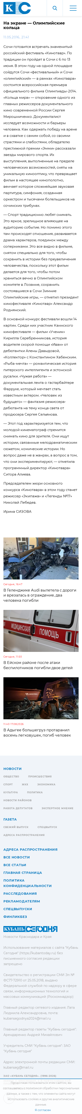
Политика (35, 792)
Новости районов (17, 800)
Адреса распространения (24, 835)
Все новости (16, 857)
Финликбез (15, 917)
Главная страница (22, 873)
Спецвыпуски (17, 909)
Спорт (8, 784)
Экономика (46, 784)
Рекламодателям (21, 901)
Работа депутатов (18, 808)
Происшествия (40, 776)
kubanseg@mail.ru (18, 1067)
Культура (10, 792)
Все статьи (14, 865)
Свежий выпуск (15, 827)
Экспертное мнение (58, 808)
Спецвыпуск (47, 827)
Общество (11, 776)
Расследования (20, 894)
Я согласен (43, 1110)
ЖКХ (25, 784)
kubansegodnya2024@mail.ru (27, 1018)
